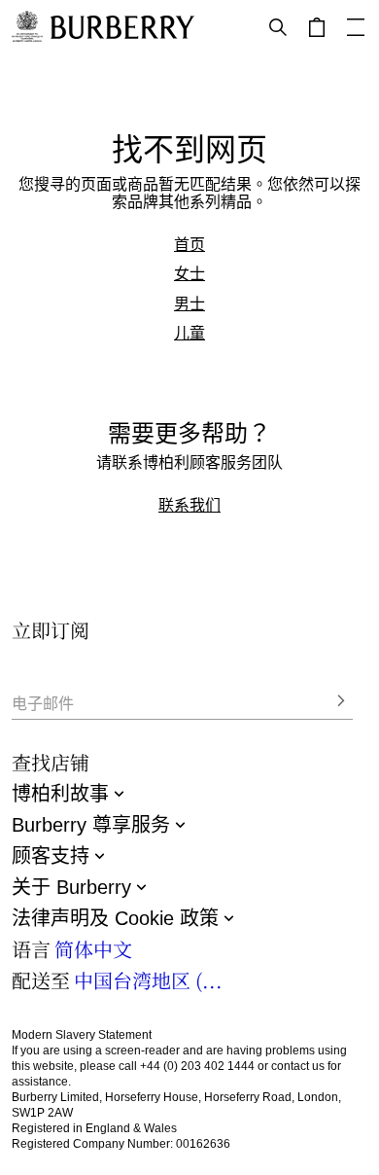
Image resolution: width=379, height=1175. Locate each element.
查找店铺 (50, 762)
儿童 (189, 332)
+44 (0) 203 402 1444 (197, 1066)
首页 (189, 244)
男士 (189, 303)
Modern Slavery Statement (82, 1035)
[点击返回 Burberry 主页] (122, 27)
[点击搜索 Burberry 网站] (278, 27)
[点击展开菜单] (355, 27)
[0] (316, 27)
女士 (189, 273)
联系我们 (189, 505)
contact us (298, 1066)
